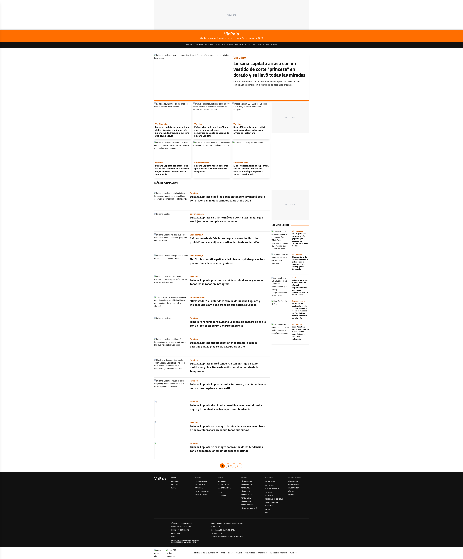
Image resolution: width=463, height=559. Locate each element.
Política (268, 492)
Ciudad (239, 553)
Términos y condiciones (181, 523)
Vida (266, 512)
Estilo (267, 509)
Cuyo (248, 45)
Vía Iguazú (245, 488)
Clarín (197, 553)
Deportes (269, 506)
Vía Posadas (246, 481)
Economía (269, 496)
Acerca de (175, 533)
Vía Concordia (247, 505)
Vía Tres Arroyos (202, 491)
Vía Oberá (245, 491)
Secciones (271, 45)
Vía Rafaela (246, 498)
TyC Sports (262, 553)
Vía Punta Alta (201, 495)
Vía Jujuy (222, 481)
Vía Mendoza (223, 496)
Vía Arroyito (200, 484)
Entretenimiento (272, 502)
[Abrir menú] (177, 34)
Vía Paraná (246, 501)
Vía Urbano (293, 481)
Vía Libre (292, 491)
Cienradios (250, 553)
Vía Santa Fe (246, 495)
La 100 (230, 553)
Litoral (239, 45)
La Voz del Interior (278, 553)
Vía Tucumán (223, 484)
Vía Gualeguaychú (249, 508)
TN (204, 553)
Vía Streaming (294, 484)
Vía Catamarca (224, 488)
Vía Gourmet (293, 488)
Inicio (189, 45)
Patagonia (258, 45)
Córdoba (198, 45)
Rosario (209, 45)
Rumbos (291, 495)
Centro (220, 45)
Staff (173, 537)
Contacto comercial (180, 530)
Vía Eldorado (247, 484)
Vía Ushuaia (270, 481)
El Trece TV (213, 553)
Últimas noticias (272, 489)
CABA (173, 488)
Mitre (223, 553)
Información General (274, 499)
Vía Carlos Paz (201, 481)
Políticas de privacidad (181, 527)
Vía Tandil (199, 488)
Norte (229, 45)
